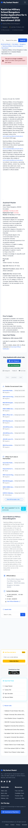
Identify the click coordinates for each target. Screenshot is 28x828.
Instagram (7, 370)
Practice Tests (19, 795)
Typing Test (8, 689)
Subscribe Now (14, 661)
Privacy (18, 824)
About (6, 824)
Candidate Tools (19, 793)
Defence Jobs (5, 795)
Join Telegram (15, 361)
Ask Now (23, 508)
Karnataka (15, 44)
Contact (12, 824)
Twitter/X (14, 370)
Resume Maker (9, 697)
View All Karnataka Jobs (13, 499)
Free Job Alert (19, 790)
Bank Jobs (4, 793)
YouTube (22, 370)
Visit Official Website (13, 601)
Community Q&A (19, 798)
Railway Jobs (4, 798)
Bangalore (23, 44)
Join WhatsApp (15, 365)
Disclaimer (24, 824)
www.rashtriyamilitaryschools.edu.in (13, 136)
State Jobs (4, 790)
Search (22, 40)
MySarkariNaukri (6, 44)
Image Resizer (9, 686)
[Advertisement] (14, 82)
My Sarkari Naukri (10, 2)
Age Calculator (9, 693)
